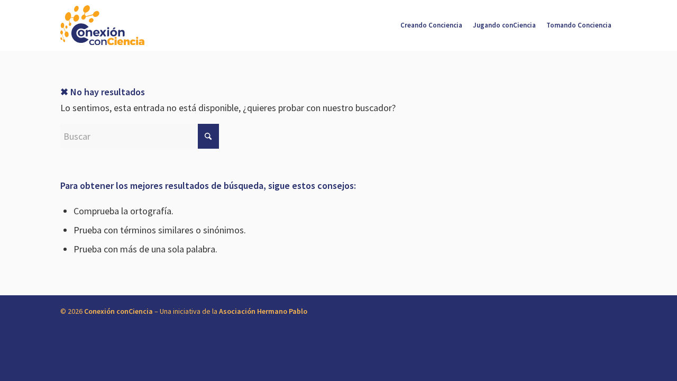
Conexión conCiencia (118, 311)
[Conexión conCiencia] (102, 25)
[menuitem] (431, 25)
